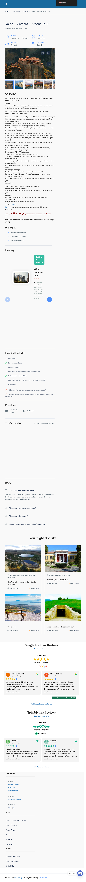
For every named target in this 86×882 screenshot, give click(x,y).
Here (6, 207)
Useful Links (10, 866)
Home (7, 11)
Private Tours (10, 830)
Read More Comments (41, 649)
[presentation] (7, 299)
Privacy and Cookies (12, 861)
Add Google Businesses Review (41, 704)
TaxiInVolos (43, 878)
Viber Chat (11, 787)
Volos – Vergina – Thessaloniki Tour (60, 627)
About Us (9, 840)
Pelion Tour (11, 627)
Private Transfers (11, 825)
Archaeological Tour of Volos (57, 580)
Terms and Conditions (13, 856)
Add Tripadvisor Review (41, 767)
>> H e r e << (16, 213)
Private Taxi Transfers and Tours (16, 820)
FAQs (14, 205)
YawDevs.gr (18, 878)
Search (8, 835)
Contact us (9, 844)
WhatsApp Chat (13, 791)
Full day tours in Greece (20, 11)
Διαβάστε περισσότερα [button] (13, 692)
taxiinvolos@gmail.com (14, 799)
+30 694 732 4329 (13, 784)
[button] (49, 74)
